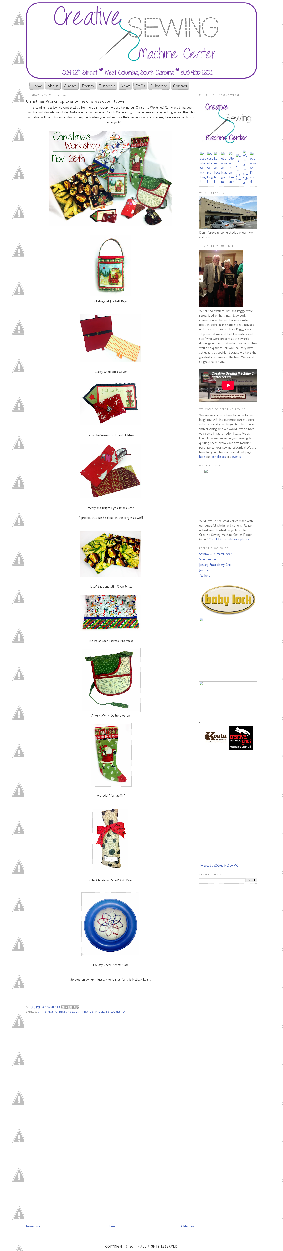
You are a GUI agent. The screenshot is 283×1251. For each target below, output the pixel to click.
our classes (218, 457)
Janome (204, 570)
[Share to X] (70, 1007)
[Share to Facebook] (74, 1007)
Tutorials (107, 85)
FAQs (140, 85)
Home (37, 85)
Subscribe (159, 85)
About (53, 85)
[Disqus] (110, 1073)
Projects (102, 1011)
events (236, 457)
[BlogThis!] (66, 1007)
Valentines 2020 (210, 559)
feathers (204, 575)
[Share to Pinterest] (77, 1007)
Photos (88, 1011)
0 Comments (51, 1007)
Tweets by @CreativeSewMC (218, 865)
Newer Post (34, 1226)
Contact (180, 85)
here (202, 457)
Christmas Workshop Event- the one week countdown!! (76, 101)
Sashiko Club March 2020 (216, 554)
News (125, 85)
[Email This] (63, 1007)
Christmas (46, 1011)
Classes (70, 85)
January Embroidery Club (215, 565)
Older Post (188, 1226)
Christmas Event (68, 1011)
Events (88, 85)
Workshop (118, 1011)
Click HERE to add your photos (229, 539)
